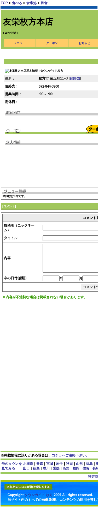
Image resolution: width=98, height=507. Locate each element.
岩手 (59, 464)
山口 (26, 468)
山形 (79, 464)
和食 (44, 3)
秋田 (69, 464)
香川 (46, 468)
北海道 (28, 464)
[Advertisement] (49, 359)
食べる (17, 3)
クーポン (52, 43)
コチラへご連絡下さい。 (70, 455)
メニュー (19, 43)
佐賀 (86, 468)
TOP (4, 3)
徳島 (36, 468)
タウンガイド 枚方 (39, 495)
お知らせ (84, 43)
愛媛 (56, 468)
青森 (39, 464)
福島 (89, 464)
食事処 (32, 3)
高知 (66, 468)
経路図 (75, 78)
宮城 (49, 464)
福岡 (76, 468)
